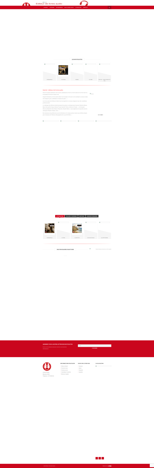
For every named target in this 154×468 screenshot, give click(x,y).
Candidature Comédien (66, 372)
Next (113, 103)
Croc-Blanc (91, 79)
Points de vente (64, 368)
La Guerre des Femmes (90, 237)
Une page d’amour (49, 79)
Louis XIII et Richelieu (104, 237)
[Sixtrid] (45, 2)
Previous (88, 103)
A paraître (81, 372)
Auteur (80, 368)
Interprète (81, 370)
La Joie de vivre (77, 237)
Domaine (81, 366)
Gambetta (77, 79)
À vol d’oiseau (63, 79)
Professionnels (64, 370)
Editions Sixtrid (64, 366)
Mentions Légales (65, 374)
